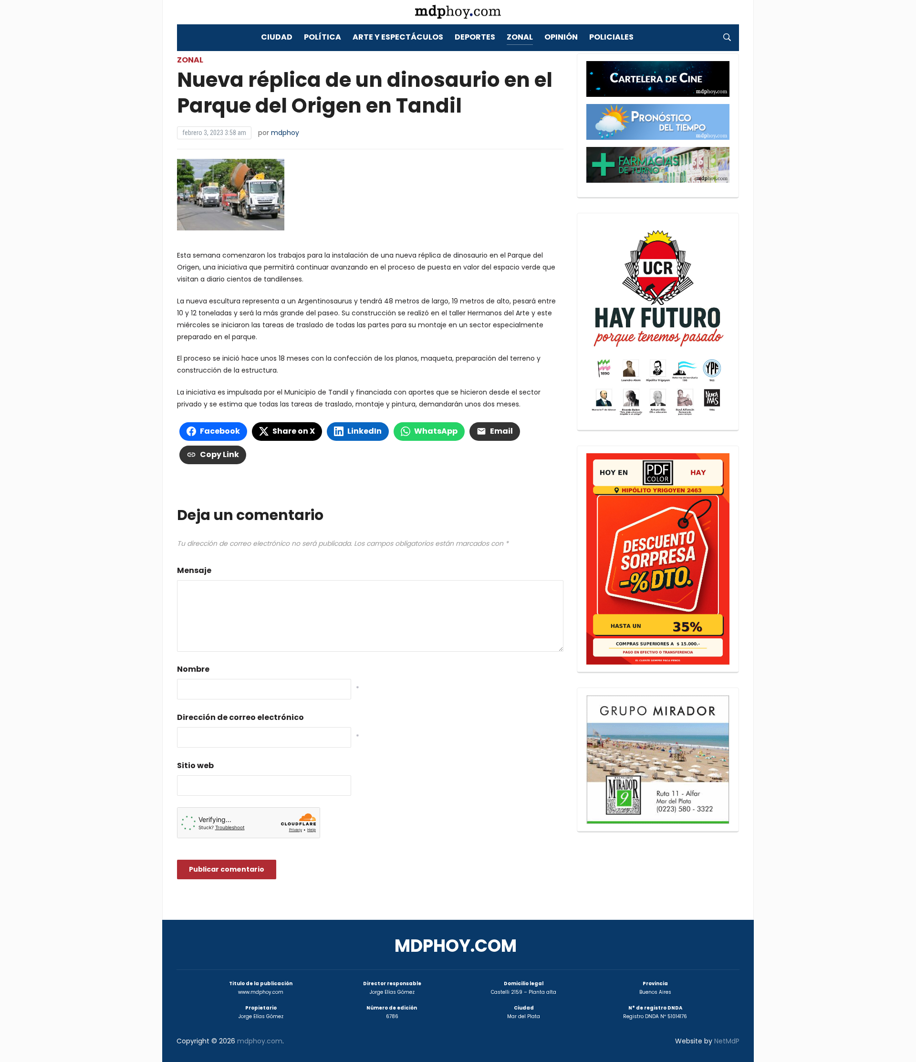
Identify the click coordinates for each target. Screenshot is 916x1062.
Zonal (520, 36)
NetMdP (726, 1041)
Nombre (193, 669)
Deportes (475, 36)
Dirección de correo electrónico (240, 717)
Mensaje (194, 570)
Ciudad (276, 36)
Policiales (611, 36)
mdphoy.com (456, 946)
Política (322, 36)
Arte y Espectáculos (398, 36)
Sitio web (195, 765)
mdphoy (285, 132)
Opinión (561, 36)
